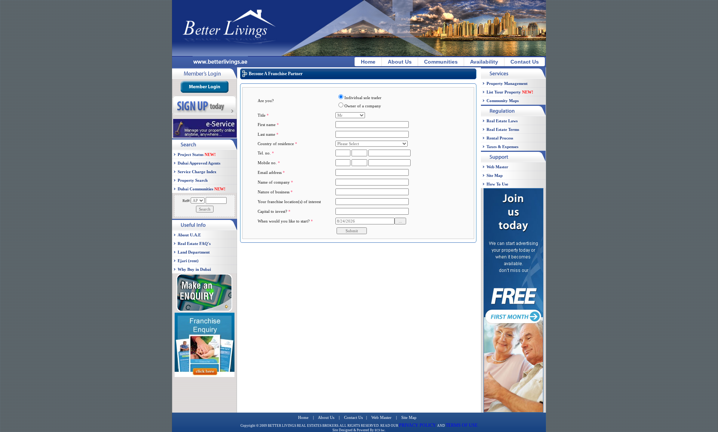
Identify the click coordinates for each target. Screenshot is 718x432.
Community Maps (503, 100)
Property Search (193, 180)
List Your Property (510, 92)
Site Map (495, 175)
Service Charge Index (197, 171)
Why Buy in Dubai (194, 269)
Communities (441, 62)
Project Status (197, 154)
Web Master (497, 167)
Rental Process (500, 138)
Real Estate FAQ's (194, 243)
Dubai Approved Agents (199, 163)
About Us (400, 62)
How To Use (497, 184)
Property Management (507, 83)
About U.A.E (189, 235)
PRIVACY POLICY (418, 425)
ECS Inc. (380, 430)
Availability (484, 62)
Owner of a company (362, 106)
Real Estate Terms (503, 129)
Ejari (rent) (188, 260)
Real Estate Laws (502, 121)
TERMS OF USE (462, 425)
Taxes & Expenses (502, 146)
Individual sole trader (362, 97)
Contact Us (524, 62)
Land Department (194, 252)
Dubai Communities (201, 189)
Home (368, 62)
